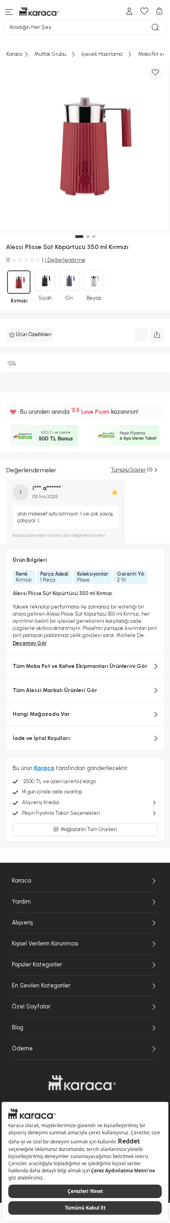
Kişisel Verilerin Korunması (45, 943)
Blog (17, 1027)
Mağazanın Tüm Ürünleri (88, 829)
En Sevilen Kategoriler (41, 985)
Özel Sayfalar (31, 1006)
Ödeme (22, 1048)
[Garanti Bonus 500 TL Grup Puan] (44, 435)
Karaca (21, 880)
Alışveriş (22, 922)
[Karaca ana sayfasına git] (82, 1082)
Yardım (21, 901)
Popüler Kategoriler (37, 964)
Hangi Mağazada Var (41, 714)
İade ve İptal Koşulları (41, 738)
